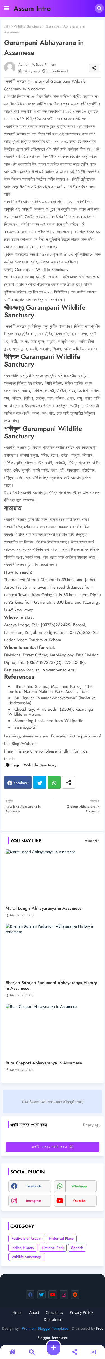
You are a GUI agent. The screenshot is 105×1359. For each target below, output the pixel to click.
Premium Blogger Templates (45, 1328)
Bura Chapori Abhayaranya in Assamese (44, 1063)
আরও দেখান (92, 840)
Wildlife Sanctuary (27, 26)
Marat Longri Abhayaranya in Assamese (43, 908)
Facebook (21, 782)
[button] (99, 8)
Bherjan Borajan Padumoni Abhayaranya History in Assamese (51, 985)
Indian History (22, 1247)
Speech (77, 1247)
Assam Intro (32, 8)
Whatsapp (54, 782)
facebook (33, 1186)
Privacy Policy (81, 1312)
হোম (7, 26)
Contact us (54, 1312)
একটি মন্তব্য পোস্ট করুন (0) (52, 1147)
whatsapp (79, 1186)
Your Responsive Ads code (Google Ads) (52, 1101)
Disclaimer (53, 1319)
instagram (33, 1200)
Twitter (39, 782)
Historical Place (61, 1238)
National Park (53, 1247)
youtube (79, 1200)
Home (17, 1312)
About (34, 1312)
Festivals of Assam (26, 1238)
